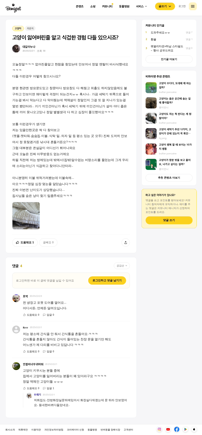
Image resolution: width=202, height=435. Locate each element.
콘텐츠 (80, 6)
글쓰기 (163, 6)
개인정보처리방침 (53, 429)
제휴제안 (23, 429)
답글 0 (50, 314)
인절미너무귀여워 (33, 364)
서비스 (140, 6)
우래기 (37, 394)
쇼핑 (92, 6)
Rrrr (25, 327)
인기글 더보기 (169, 59)
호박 (25, 296)
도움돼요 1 (27, 242)
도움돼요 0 (33, 314)
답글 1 (50, 388)
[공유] (126, 242)
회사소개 (10, 429)
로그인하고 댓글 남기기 (107, 280)
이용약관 (36, 429)
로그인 (182, 6)
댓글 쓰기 (169, 220)
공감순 (120, 265)
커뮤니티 (107, 6)
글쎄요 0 (48, 242)
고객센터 (128, 429)
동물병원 (124, 6)
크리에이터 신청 (75, 429)
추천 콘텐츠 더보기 (169, 177)
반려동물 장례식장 (110, 429)
